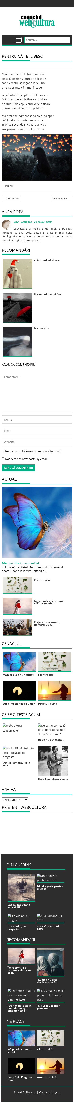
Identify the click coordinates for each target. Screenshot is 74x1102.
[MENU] (19, 40)
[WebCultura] (9, 38)
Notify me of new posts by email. (26, 459)
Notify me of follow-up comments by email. (33, 451)
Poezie (9, 186)
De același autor (43, 221)
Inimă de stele (60, 198)
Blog (16, 221)
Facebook (26, 221)
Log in (56, 1092)
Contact (44, 1092)
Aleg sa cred (13, 198)
